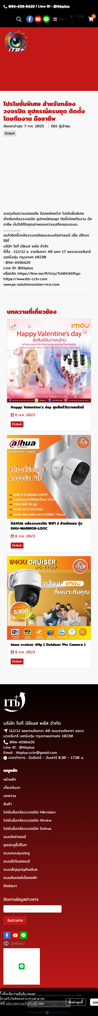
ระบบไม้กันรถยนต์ (16, 861)
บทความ (9, 796)
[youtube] (38, 19)
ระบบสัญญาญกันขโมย (20, 869)
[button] (19, 19)
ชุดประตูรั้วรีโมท (15, 845)
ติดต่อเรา (10, 886)
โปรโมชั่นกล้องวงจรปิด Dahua (27, 828)
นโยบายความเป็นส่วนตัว (22, 1003)
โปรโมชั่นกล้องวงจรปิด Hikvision (29, 812)
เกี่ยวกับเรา (11, 787)
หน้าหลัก (9, 779)
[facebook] (30, 19)
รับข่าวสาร (15, 920)
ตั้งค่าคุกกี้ (76, 1002)
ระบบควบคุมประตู (16, 853)
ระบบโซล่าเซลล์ (14, 837)
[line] (46, 19)
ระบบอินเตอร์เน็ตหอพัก (20, 877)
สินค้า (7, 804)
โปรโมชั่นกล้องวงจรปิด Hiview (27, 820)
